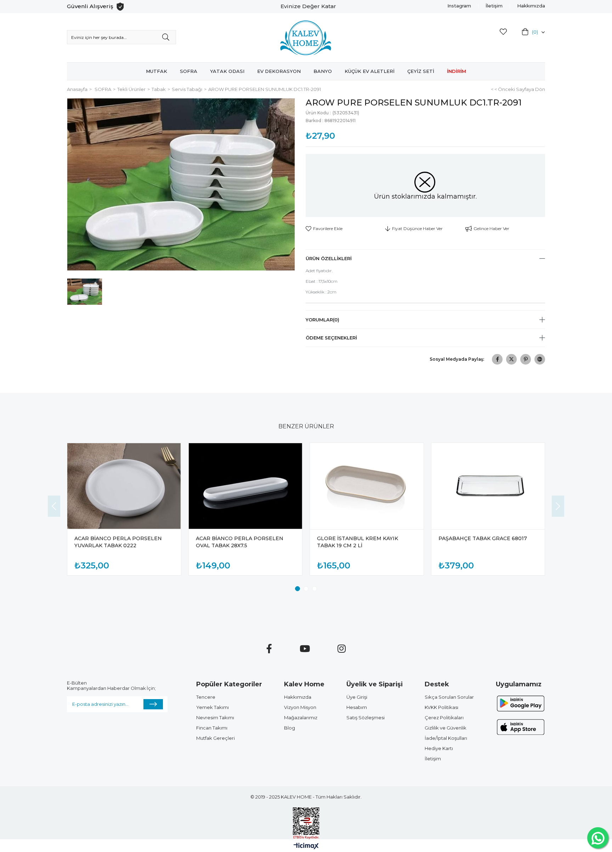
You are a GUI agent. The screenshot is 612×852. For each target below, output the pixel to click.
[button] (297, 588)
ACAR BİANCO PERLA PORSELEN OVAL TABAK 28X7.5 (239, 542)
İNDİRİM (456, 71)
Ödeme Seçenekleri (331, 338)
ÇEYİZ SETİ (420, 71)
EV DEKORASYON (279, 71)
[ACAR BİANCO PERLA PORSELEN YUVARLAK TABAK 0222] (124, 486)
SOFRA (188, 71)
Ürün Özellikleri (329, 258)
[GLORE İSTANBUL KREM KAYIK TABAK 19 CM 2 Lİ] (367, 486)
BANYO (322, 71)
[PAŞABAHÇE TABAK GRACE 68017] (488, 486)
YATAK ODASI (227, 71)
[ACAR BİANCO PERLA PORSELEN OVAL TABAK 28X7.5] (245, 486)
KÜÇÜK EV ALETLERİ (370, 71)
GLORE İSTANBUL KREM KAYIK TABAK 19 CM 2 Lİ (357, 542)
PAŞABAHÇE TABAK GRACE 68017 (482, 538)
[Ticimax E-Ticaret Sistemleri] (306, 846)
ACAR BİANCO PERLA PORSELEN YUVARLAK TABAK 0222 (118, 542)
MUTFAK (156, 71)
